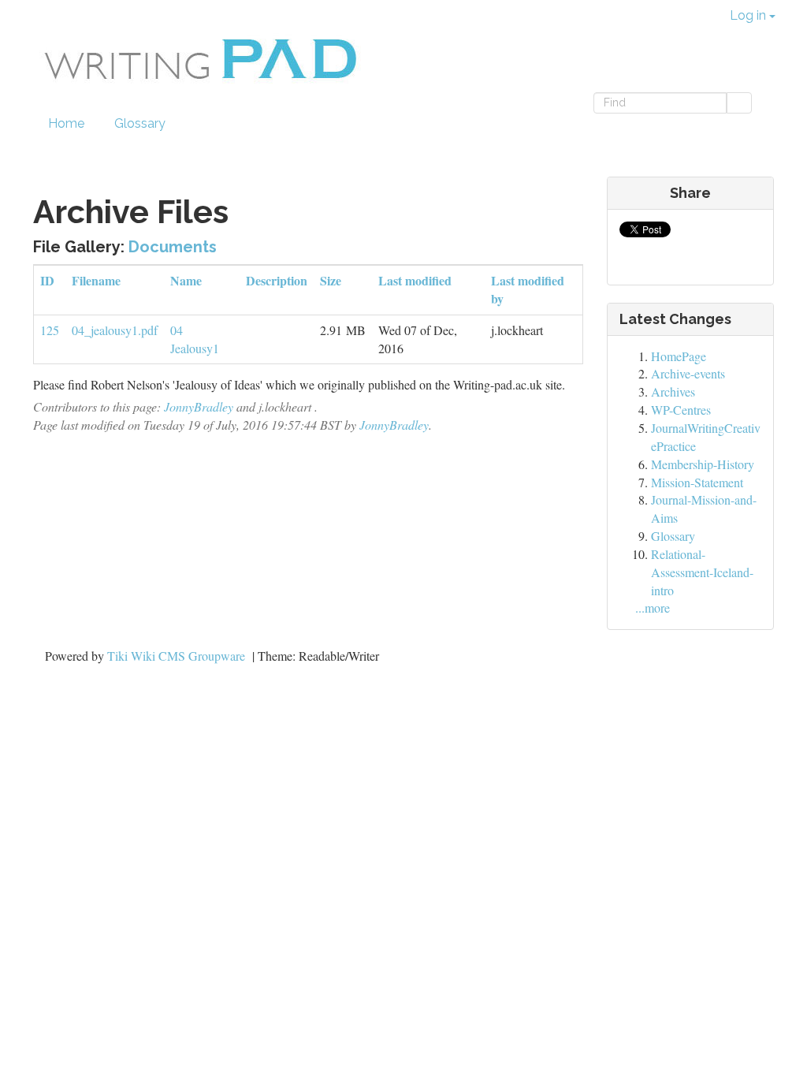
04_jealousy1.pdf (115, 330)
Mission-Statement (697, 482)
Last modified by (527, 289)
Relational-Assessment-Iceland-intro (702, 572)
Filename (96, 280)
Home (66, 123)
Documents (172, 246)
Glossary (139, 123)
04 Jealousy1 (194, 339)
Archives (673, 391)
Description (276, 280)
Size (330, 280)
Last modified (415, 280)
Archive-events (688, 373)
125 (49, 330)
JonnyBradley (198, 406)
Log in (749, 15)
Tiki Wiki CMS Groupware (177, 655)
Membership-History (702, 464)
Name (186, 280)
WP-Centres (681, 409)
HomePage (678, 356)
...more (652, 607)
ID (47, 280)
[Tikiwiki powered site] (262, 41)
